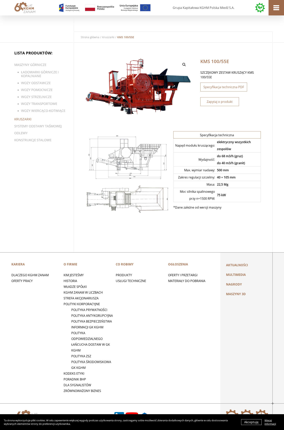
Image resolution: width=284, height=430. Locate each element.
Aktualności (237, 265)
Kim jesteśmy (74, 275)
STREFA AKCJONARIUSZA (81, 298)
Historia (70, 281)
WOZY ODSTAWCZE (36, 83)
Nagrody (234, 284)
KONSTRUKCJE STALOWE (32, 140)
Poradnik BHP (75, 379)
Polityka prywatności (89, 310)
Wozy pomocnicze (37, 90)
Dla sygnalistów (77, 385)
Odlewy (21, 133)
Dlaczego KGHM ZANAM (30, 275)
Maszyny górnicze (30, 65)
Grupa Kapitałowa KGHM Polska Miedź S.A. (203, 8)
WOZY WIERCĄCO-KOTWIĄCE (43, 110)
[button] (184, 64)
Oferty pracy (22, 281)
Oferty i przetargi (182, 275)
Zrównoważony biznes (82, 391)
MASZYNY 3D (236, 294)
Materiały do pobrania (186, 281)
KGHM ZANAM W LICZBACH (83, 292)
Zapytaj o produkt (220, 102)
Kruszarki (108, 37)
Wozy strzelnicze (36, 97)
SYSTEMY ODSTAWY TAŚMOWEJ (38, 126)
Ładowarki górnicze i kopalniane (40, 74)
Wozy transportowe (39, 103)
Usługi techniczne (131, 281)
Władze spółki (75, 287)
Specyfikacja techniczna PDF (223, 87)
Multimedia (236, 275)
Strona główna (90, 37)
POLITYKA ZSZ (81, 356)
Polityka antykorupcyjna (92, 315)
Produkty (124, 275)
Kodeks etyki (74, 373)
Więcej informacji (270, 422)
